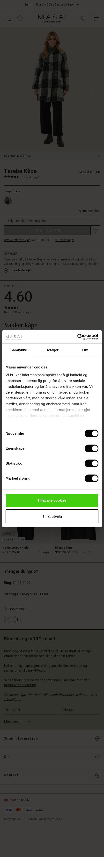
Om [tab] (85, 350)
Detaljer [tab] (52, 350)
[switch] (91, 448)
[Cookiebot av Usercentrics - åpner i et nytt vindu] (77, 337)
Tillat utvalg (52, 516)
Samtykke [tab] (18, 350)
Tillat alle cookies (52, 500)
